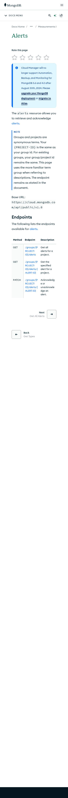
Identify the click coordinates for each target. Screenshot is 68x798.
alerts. (16, 123)
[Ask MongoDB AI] (54, 15)
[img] (14, 57)
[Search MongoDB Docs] (49, 15)
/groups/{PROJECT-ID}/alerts (31, 251)
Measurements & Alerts (51, 26)
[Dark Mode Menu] (61, 15)
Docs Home (18, 26)
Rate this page (20, 50)
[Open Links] (62, 5)
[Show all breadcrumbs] (31, 26)
